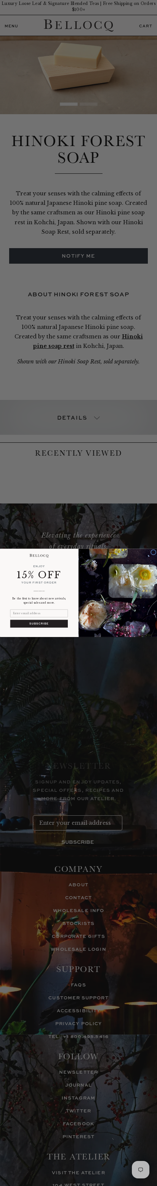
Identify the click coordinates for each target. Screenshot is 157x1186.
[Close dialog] (153, 552)
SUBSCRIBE (38, 624)
